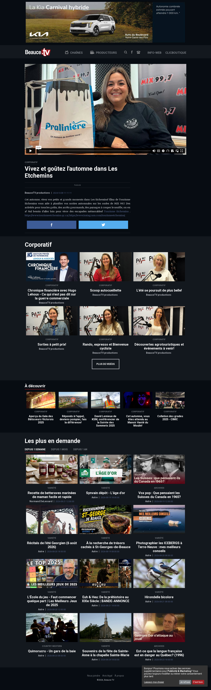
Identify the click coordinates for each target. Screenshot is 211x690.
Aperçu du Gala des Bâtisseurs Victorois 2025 (41, 419)
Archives (159, 488)
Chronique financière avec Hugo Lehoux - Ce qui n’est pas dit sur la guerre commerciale (52, 294)
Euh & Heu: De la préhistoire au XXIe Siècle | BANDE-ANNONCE (105, 599)
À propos (119, 675)
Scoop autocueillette (105, 290)
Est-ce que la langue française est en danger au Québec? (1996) (159, 653)
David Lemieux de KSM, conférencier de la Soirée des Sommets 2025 (105, 421)
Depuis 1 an (80, 449)
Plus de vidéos (105, 364)
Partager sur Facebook (51, 225)
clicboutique (175, 52)
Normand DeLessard (41, 501)
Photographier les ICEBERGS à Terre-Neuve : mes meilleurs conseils (159, 547)
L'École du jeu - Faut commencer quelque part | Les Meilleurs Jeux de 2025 (52, 601)
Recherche (125, 52)
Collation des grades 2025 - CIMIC (170, 418)
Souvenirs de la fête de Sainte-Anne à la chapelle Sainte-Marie (105, 653)
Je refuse (185, 682)
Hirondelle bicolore (159, 597)
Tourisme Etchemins (117, 211)
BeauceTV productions (37, 192)
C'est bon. (198, 682)
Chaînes (76, 52)
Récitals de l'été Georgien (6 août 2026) (52, 545)
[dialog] (175, 676)
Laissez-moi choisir (154, 682)
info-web (154, 52)
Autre (95, 497)
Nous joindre (138, 52)
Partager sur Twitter (103, 225)
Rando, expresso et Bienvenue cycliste (105, 346)
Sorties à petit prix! (52, 344)
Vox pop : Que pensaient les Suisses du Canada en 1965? (159, 495)
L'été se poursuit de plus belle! (159, 290)
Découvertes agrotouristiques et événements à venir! (159, 346)
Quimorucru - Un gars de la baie (52, 651)
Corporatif (31, 162)
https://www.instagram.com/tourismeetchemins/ (97, 215)
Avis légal (107, 675)
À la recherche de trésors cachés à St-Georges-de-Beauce (105, 545)
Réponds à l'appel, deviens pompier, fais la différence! (73, 419)
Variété (52, 488)
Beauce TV (38, 52)
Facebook (132, 52)
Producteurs (106, 52)
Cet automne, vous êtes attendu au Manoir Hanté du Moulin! (138, 421)
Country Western (52, 646)
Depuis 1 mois (59, 449)
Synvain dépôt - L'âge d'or (105, 493)
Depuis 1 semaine (35, 449)
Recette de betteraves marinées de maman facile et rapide (52, 495)
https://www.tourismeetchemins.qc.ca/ (46, 215)
